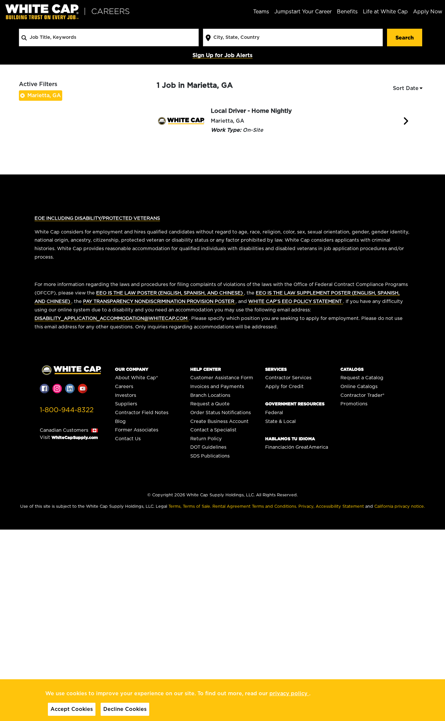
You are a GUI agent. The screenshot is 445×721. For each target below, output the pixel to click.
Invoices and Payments (217, 386)
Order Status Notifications (220, 412)
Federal (274, 412)
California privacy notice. (399, 506)
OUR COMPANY (131, 369)
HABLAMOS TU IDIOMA (290, 438)
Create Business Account (219, 421)
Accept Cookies (71, 709)
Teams (261, 11)
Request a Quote (210, 403)
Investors (125, 395)
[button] (408, 88)
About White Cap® (136, 377)
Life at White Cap (385, 11)
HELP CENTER (205, 369)
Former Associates (136, 430)
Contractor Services (288, 377)
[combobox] (109, 37)
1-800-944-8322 (66, 410)
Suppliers (126, 403)
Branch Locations (210, 395)
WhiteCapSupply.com (74, 437)
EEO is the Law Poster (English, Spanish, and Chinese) (170, 293)
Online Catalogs (359, 386)
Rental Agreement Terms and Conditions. (255, 506)
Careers (124, 386)
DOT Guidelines (208, 447)
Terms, (175, 506)
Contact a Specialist (213, 430)
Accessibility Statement (340, 506)
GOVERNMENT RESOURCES (294, 403)
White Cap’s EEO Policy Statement (295, 301)
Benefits (347, 11)
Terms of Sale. (197, 506)
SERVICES (276, 369)
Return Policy (206, 438)
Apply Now (427, 11)
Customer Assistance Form (221, 377)
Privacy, (307, 506)
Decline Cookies (125, 709)
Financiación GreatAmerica (296, 447)
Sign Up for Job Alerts (222, 55)
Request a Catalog (361, 377)
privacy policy (289, 693)
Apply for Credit (284, 386)
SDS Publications (210, 456)
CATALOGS (352, 369)
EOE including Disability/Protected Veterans (97, 218)
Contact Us (128, 438)
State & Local (280, 421)
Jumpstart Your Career (303, 11)
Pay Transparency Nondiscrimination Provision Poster (159, 301)
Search (404, 37)
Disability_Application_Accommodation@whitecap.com (112, 318)
